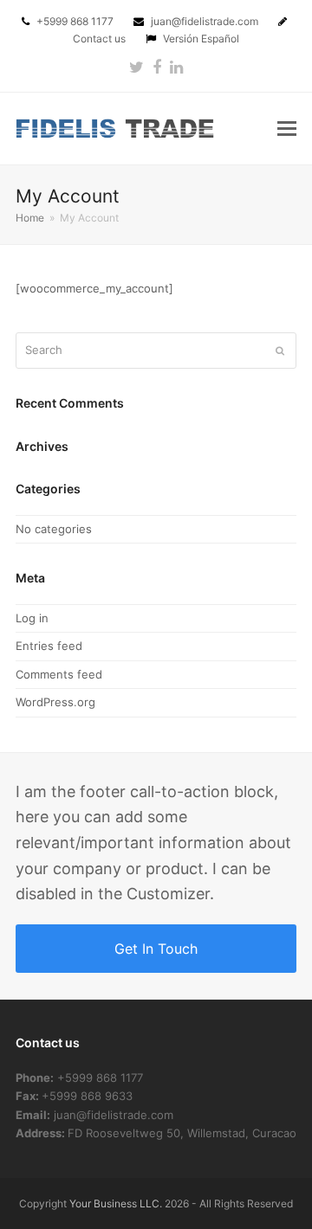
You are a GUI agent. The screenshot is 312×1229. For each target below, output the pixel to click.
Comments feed (59, 674)
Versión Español (201, 38)
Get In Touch (156, 948)
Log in (32, 618)
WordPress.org (55, 702)
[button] (286, 128)
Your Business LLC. (115, 1203)
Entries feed (49, 646)
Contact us (100, 38)
